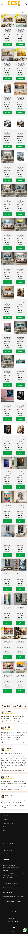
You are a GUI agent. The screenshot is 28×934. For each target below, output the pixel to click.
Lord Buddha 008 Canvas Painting (20, 506)
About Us (5, 820)
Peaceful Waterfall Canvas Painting (20, 540)
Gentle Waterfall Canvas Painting (20, 608)
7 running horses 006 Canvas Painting (7, 64)
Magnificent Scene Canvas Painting (7, 336)
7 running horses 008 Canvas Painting (7, 676)
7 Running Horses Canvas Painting (7, 30)
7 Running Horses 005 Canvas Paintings (20, 30)
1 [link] (9, 699)
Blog (4, 830)
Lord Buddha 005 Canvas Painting (7, 472)
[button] (2, 3)
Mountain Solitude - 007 (20, 165)
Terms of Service (8, 850)
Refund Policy (7, 847)
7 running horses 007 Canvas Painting (7, 642)
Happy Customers (8, 823)
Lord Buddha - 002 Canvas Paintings (7, 438)
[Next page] (18, 699)
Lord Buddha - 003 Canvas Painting (20, 404)
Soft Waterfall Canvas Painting (7, 540)
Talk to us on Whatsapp (10, 883)
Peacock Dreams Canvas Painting (7, 370)
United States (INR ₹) (13, 921)
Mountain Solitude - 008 (7, 165)
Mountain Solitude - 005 (20, 199)
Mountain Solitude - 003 (20, 233)
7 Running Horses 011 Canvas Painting (20, 64)
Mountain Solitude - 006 (7, 199)
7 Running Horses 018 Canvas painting (20, 676)
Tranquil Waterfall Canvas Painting (7, 608)
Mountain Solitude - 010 (7, 131)
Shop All (5, 827)
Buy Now (7, 44)
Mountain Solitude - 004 (7, 233)
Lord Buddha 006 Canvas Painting (20, 472)
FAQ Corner (6, 840)
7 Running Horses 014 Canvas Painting (20, 642)
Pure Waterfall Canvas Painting (20, 574)
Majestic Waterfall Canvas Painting (7, 98)
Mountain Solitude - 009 (20, 131)
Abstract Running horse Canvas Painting (7, 302)
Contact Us (6, 887)
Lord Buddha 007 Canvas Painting (7, 506)
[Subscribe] (23, 905)
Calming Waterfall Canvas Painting (20, 98)
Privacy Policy (7, 854)
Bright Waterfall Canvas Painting (7, 574)
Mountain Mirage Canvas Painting (20, 370)
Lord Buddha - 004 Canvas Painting (7, 404)
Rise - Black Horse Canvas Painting (20, 301)
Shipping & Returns (8, 843)
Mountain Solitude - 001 (20, 267)
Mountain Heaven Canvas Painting (20, 336)
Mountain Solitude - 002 (7, 267)
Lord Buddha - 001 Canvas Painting (20, 438)
